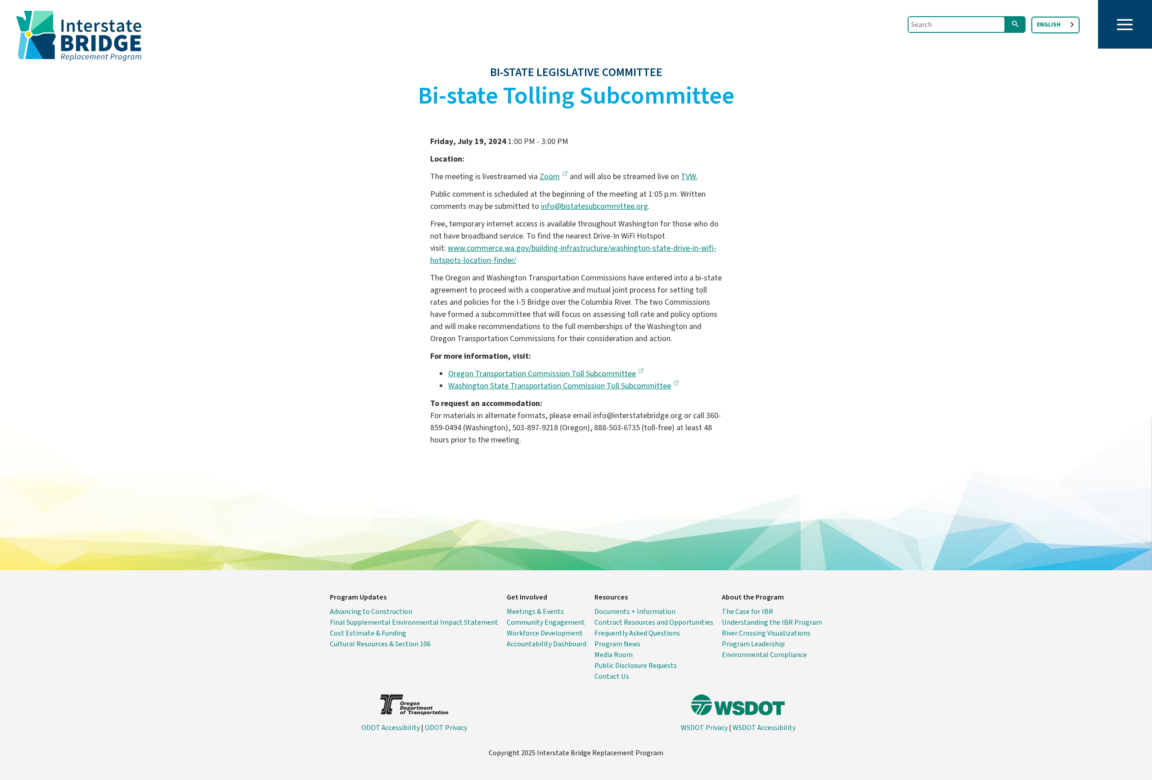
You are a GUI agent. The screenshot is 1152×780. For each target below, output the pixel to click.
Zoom (550, 176)
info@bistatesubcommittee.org (594, 206)
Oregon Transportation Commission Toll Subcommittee (542, 373)
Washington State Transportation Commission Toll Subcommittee (559, 386)
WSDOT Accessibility (764, 728)
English (1049, 25)
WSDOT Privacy (704, 728)
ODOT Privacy (446, 728)
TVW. (689, 176)
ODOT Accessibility (390, 728)
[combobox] (1055, 25)
